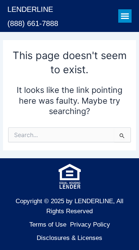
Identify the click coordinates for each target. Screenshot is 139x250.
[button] (125, 16)
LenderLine (30, 9)
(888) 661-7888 (32, 23)
